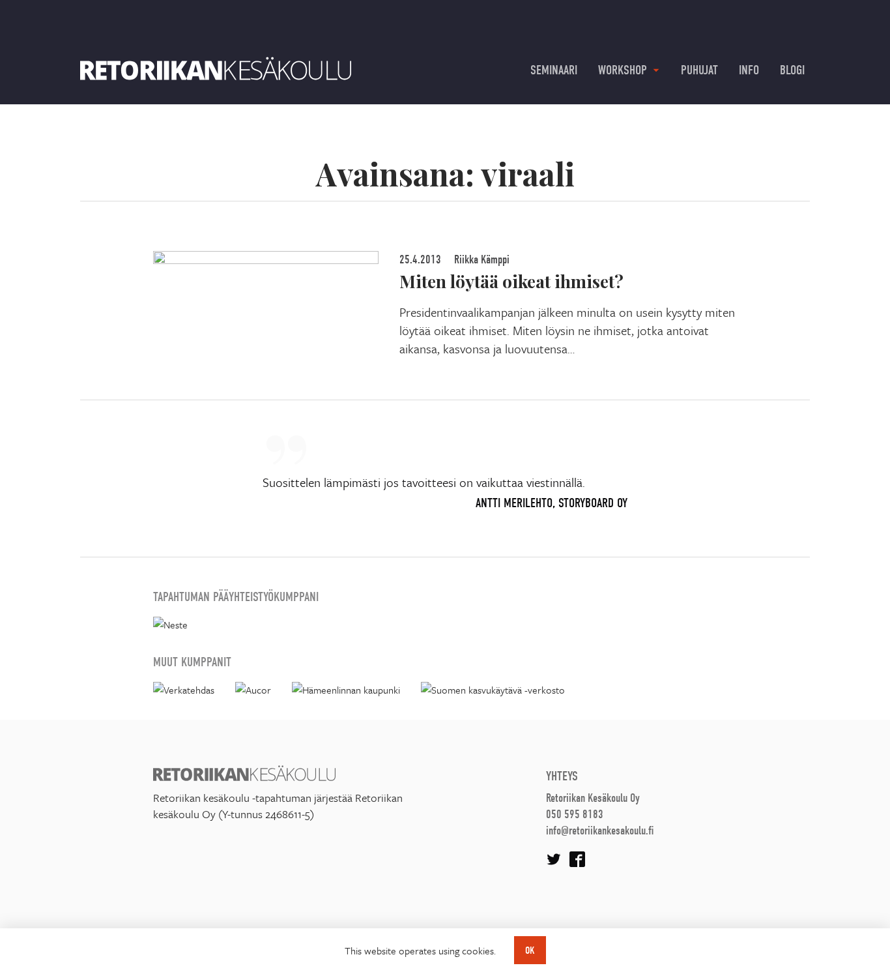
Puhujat (699, 70)
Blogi (792, 70)
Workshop (622, 70)
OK (530, 950)
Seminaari (553, 70)
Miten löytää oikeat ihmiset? (511, 281)
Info (749, 70)
